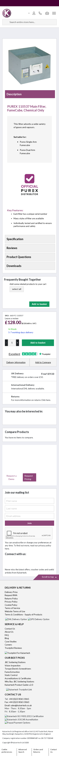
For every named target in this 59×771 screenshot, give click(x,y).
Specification (15, 239)
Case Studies (11, 641)
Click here (45, 400)
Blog (7, 638)
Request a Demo (11, 477)
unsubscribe (17, 542)
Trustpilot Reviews (13, 648)
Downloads (14, 266)
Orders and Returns (38, 750)
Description (14, 94)
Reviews (12, 248)
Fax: (7, 702)
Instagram (36, 562)
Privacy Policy (11, 601)
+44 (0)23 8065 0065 (19, 699)
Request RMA (11, 595)
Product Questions (19, 257)
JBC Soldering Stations (15, 662)
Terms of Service (12, 608)
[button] (17, 289)
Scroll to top (48, 576)
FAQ (7, 635)
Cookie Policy (11, 605)
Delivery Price (11, 592)
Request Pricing (28, 477)
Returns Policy (11, 598)
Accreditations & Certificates (18, 678)
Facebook (8, 562)
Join (29, 523)
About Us (9, 632)
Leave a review (11, 318)
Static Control (11, 675)
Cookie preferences (7, 750)
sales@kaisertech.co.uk (21, 705)
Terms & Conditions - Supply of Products (23, 614)
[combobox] (29, 22)
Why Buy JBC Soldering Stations (19, 681)
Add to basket (39, 304)
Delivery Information (15, 362)
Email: (8, 705)
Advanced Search (22, 750)
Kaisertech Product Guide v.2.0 (19, 685)
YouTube (29, 562)
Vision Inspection (12, 665)
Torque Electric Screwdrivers (18, 668)
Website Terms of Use (15, 611)
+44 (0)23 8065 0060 (19, 702)
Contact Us (10, 628)
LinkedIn (22, 562)
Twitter (15, 562)
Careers (8, 644)
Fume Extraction (12, 672)
